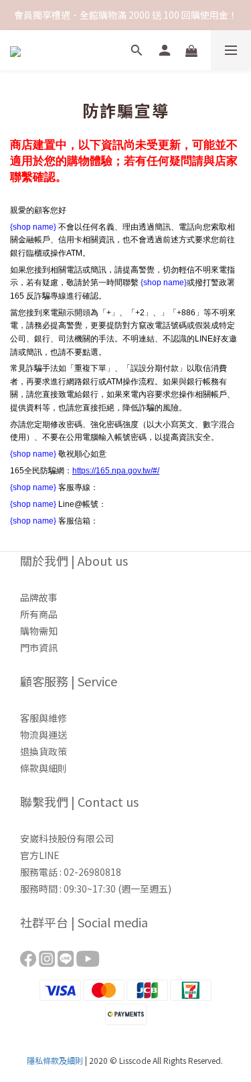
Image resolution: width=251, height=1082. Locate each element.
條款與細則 (43, 768)
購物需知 (39, 630)
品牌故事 (39, 597)
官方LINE (40, 855)
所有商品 (39, 614)
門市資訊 (39, 647)
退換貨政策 (43, 751)
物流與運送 (43, 734)
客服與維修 (43, 717)
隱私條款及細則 (55, 1060)
